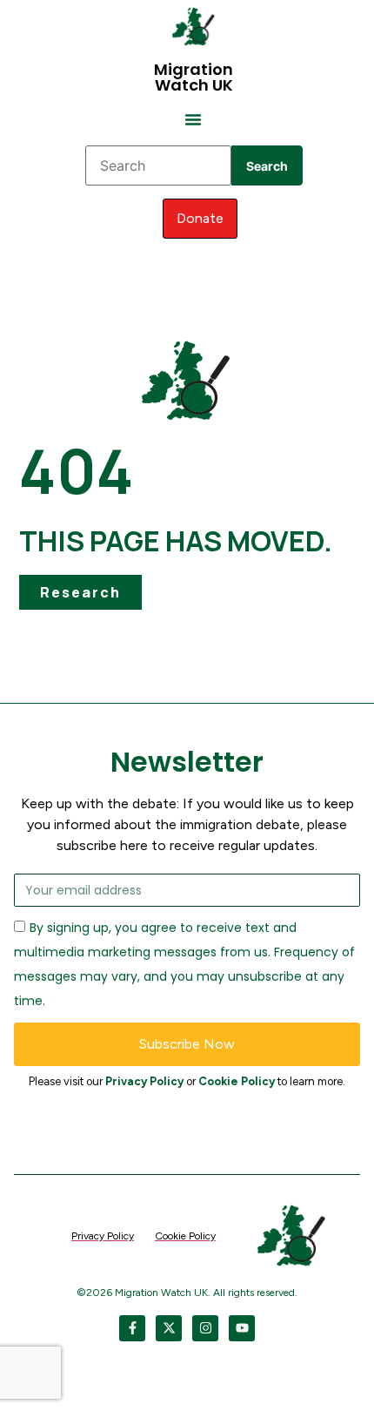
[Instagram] (205, 1328)
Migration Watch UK (193, 77)
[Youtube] (242, 1328)
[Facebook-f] (132, 1328)
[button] (193, 119)
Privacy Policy (144, 1081)
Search (267, 166)
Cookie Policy (236, 1081)
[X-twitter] (169, 1328)
